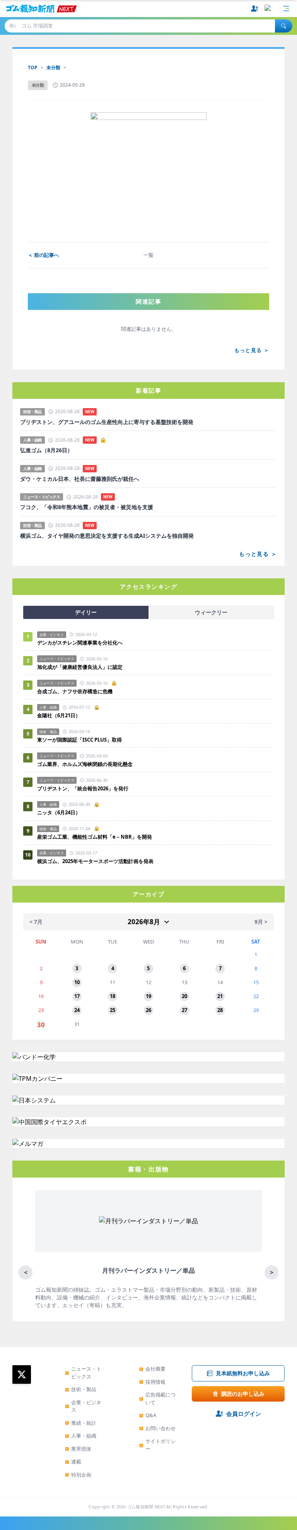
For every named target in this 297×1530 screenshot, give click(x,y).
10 (77, 982)
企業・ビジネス (83, 1406)
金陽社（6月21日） (58, 715)
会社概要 (152, 1368)
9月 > (261, 921)
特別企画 (78, 1474)
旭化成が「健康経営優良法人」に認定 (80, 667)
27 (184, 1010)
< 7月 (36, 921)
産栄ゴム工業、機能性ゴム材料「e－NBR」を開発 (94, 837)
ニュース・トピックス (83, 1372)
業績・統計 (80, 1422)
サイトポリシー (157, 1445)
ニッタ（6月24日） (58, 812)
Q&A (147, 1415)
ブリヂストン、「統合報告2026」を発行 (82, 788)
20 (184, 996)
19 (148, 996)
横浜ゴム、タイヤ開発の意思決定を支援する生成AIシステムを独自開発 (107, 535)
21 (220, 996)
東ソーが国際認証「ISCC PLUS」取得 (79, 740)
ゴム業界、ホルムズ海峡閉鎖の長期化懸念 (87, 764)
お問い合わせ (157, 1428)
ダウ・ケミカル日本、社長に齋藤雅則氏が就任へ (79, 478)
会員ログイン (243, 1413)
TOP (33, 67)
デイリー (86, 612)
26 (148, 1010)
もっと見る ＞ (251, 350)
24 (77, 1010)
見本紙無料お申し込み (243, 1373)
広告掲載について (157, 1398)
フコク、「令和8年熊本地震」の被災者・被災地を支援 (86, 507)
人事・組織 (80, 1435)
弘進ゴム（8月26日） (46, 450)
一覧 (148, 254)
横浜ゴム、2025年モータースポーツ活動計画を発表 (95, 861)
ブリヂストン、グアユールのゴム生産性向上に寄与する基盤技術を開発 (106, 422)
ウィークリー (211, 612)
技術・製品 (80, 1389)
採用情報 (152, 1381)
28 (220, 1010)
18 (112, 996)
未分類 (53, 67)
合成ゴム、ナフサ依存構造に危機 (75, 691)
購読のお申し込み (243, 1393)
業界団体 (78, 1448)
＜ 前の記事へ (43, 254)
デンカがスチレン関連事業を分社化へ (80, 642)
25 (112, 1010)
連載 (73, 1461)
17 (77, 996)
